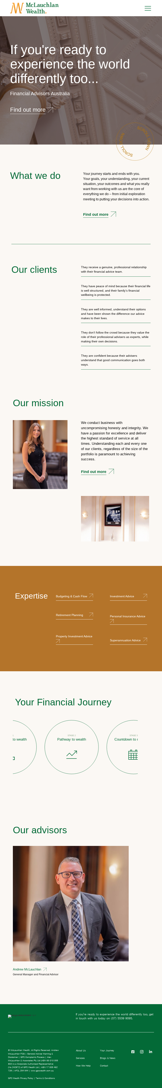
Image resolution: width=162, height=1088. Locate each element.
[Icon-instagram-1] (141, 1051)
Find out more (95, 214)
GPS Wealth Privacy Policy (20, 1078)
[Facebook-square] (133, 1051)
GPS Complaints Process (32, 1057)
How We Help (83, 1065)
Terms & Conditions (45, 1078)
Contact (104, 1065)
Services (80, 1058)
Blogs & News (107, 1058)
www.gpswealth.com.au (42, 1070)
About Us (81, 1050)
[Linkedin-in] (150, 1051)
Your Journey (107, 1050)
